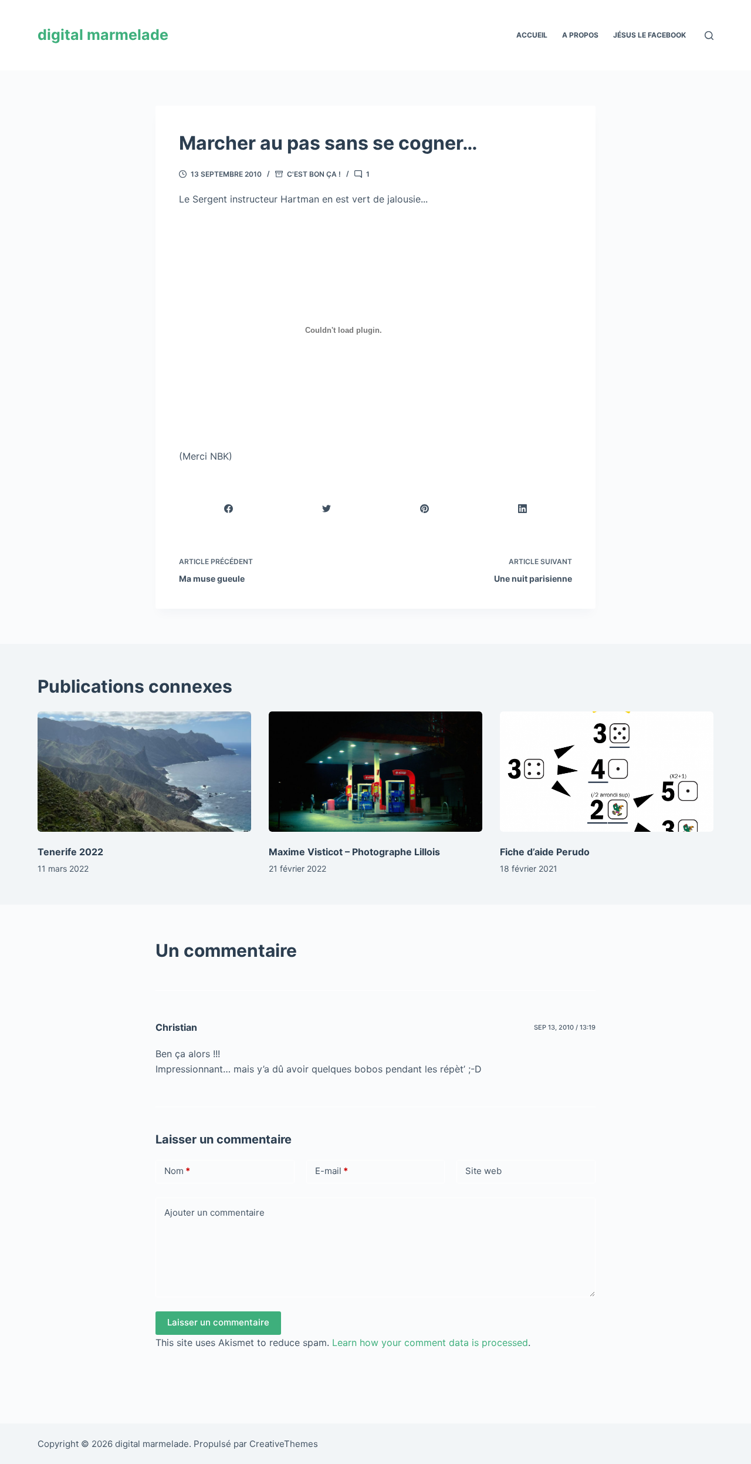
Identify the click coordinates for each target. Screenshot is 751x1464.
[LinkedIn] (522, 509)
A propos (580, 35)
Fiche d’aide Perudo (545, 852)
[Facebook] (229, 509)
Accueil (531, 35)
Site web (483, 1170)
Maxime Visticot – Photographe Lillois (354, 852)
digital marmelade (103, 34)
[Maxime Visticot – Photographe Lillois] (375, 771)
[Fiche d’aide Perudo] (606, 771)
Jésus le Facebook (649, 35)
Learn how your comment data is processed (430, 1342)
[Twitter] (327, 509)
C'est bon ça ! (314, 174)
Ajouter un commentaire (214, 1212)
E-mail (331, 1170)
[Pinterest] (425, 509)
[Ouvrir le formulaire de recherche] (709, 35)
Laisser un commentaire (218, 1322)
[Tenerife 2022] (144, 771)
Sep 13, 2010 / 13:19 (565, 1027)
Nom (177, 1170)
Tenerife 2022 (70, 852)
